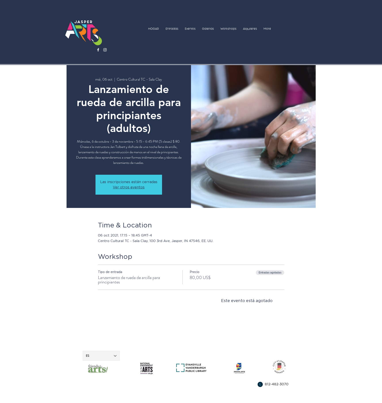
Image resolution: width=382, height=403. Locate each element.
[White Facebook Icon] (98, 50)
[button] (171, 29)
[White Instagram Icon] (105, 50)
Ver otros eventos (129, 187)
